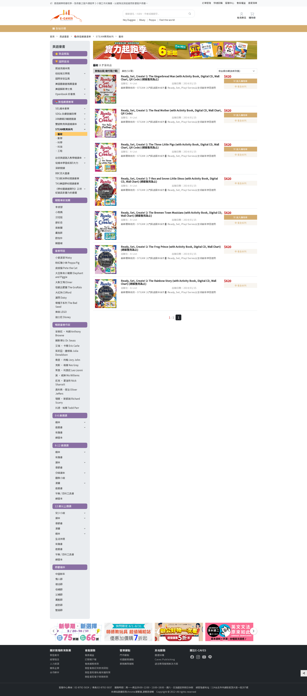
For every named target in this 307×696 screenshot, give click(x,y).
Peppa (152, 19)
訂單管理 (206, 2)
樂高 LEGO (61, 311)
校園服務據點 (127, 659)
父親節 (59, 594)
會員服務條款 (92, 663)
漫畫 (57, 483)
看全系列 (241, 86)
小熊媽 (59, 212)
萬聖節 (59, 599)
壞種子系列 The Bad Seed (66, 304)
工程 (60, 150)
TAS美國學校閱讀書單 (67, 183)
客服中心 (229, 2)
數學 (60, 138)
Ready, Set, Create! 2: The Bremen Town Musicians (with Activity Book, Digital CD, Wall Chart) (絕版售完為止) (171, 214)
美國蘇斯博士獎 (63, 89)
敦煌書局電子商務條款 (96, 676)
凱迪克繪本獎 (62, 68)
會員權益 (241, 2)
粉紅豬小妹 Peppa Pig (67, 262)
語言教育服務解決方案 (166, 663)
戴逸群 (59, 232)
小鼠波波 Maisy (63, 257)
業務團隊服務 (127, 663)
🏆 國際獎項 (62, 61)
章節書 (59, 467)
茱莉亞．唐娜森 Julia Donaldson (66, 352)
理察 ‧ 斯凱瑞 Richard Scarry (67, 400)
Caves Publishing (165, 659)
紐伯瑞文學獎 (62, 73)
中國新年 (60, 574)
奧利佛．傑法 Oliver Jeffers (66, 391)
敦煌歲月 (54, 655)
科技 (60, 146)
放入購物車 (242, 81)
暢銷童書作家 (62, 325)
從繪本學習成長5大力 (66, 162)
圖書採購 (159, 655)
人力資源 (54, 663)
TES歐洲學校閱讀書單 (67, 178)
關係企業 (54, 668)
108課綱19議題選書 (65, 118)
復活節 (59, 584)
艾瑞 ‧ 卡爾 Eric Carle (67, 345)
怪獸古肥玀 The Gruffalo (68, 287)
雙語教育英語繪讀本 (66, 124)
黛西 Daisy (61, 297)
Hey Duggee (129, 19)
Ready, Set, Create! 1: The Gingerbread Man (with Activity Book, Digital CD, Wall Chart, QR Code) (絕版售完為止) (170, 77)
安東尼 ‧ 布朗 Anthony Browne (68, 333)
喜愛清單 (252, 2)
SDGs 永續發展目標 (65, 113)
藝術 (121, 36)
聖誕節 (59, 610)
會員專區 (241, 17)
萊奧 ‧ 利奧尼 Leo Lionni (69, 370)
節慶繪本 (60, 567)
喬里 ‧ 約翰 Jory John (67, 359)
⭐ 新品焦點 (62, 54)
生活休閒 (60, 538)
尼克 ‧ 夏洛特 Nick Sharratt (65, 382)
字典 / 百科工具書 (64, 493)
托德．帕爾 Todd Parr (67, 407)
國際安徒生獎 (62, 78)
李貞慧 (59, 207)
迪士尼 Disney (63, 317)
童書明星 (60, 251)
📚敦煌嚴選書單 (82, 36)
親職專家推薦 (62, 200)
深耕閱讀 (60, 168)
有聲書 (59, 432)
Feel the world (167, 19)
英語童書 (64, 36)
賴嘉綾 (59, 243)
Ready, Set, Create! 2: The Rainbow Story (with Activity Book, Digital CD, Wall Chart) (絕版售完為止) (168, 282)
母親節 (59, 589)
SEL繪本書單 (62, 108)
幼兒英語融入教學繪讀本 (68, 157)
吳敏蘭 (59, 227)
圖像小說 (60, 478)
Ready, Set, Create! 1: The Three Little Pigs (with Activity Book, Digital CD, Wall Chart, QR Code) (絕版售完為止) (170, 145)
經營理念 (54, 659)
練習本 (59, 437)
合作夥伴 (54, 672)
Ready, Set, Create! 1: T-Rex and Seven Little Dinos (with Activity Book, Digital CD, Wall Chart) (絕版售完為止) (169, 179)
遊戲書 (59, 427)
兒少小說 (60, 513)
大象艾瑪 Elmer (63, 282)
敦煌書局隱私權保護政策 (97, 672)
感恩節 (59, 605)
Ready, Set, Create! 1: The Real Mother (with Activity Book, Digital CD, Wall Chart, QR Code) (171, 111)
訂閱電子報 (91, 659)
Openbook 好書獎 (65, 94)
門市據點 (124, 655)
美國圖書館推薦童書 (66, 83)
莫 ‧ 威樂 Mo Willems (67, 375)
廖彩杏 (59, 222)
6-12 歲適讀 (62, 445)
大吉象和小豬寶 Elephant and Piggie (69, 275)
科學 (60, 142)
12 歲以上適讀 (63, 506)
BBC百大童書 (62, 173)
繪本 (57, 422)
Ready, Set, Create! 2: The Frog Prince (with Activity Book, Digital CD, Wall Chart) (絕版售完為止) (171, 248)
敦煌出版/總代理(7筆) (106, 70)
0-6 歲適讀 (61, 415)
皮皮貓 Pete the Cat (66, 268)
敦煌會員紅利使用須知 (96, 668)
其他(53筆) (128, 70)
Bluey (142, 19)
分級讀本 (60, 472)
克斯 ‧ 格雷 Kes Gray (67, 365)
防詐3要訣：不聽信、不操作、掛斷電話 (73, 3)
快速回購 (218, 2)
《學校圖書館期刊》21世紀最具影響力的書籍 (68, 190)
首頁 (52, 36)
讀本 (57, 462)
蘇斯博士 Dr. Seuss (65, 340)
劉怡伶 (59, 238)
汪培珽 (59, 217)
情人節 (59, 579)
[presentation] (53, 631)
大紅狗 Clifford (63, 292)
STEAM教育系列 (105, 36)
